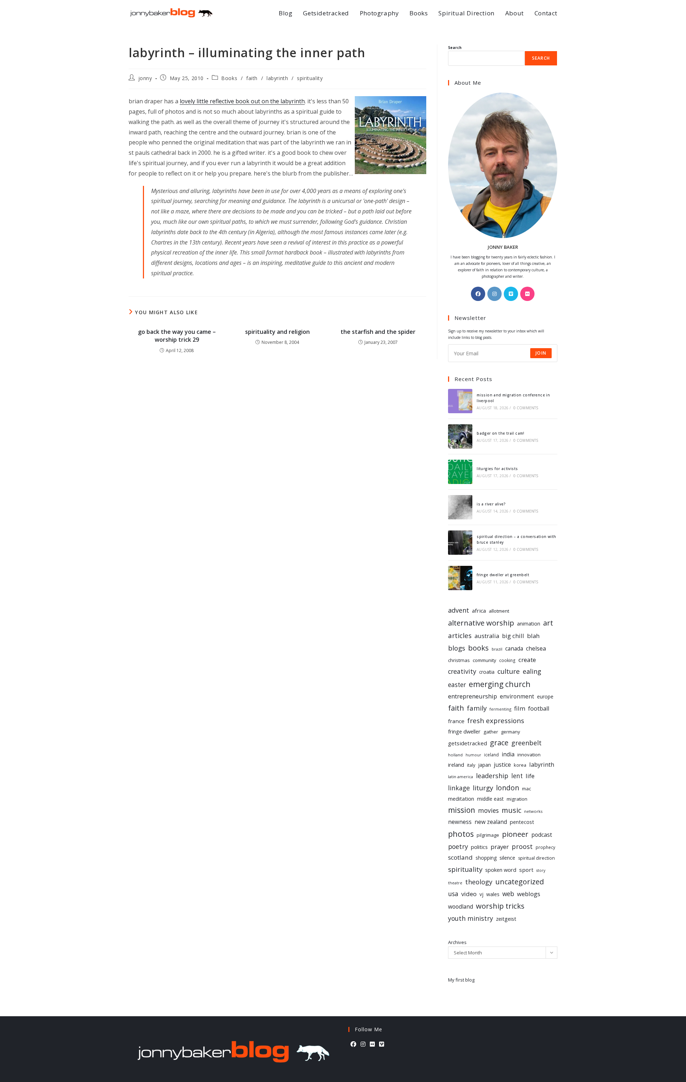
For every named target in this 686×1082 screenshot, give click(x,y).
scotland (460, 857)
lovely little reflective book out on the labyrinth (242, 101)
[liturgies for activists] (460, 472)
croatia (486, 671)
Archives (457, 942)
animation (528, 623)
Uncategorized (519, 881)
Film (519, 708)
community (484, 660)
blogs (456, 648)
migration (517, 799)
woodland (460, 906)
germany (510, 731)
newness (460, 822)
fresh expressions (495, 720)
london (507, 787)
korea (520, 765)
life (530, 776)
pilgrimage (488, 835)
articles (460, 635)
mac (526, 788)
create (527, 660)
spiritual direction (536, 858)
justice (502, 765)
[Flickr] (527, 294)
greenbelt (526, 742)
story (540, 870)
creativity (462, 671)
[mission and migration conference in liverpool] (460, 401)
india (508, 754)
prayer (500, 847)
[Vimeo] (511, 294)
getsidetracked (467, 743)
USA (453, 893)
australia (486, 636)
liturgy (483, 787)
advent (458, 610)
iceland (491, 754)
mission (461, 810)
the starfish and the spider (378, 332)
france (456, 721)
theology (478, 882)
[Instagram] (494, 294)
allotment (499, 611)
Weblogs (528, 894)
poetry (458, 846)
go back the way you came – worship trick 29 (177, 336)
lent (517, 776)
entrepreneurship (472, 696)
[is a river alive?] (460, 507)
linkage (459, 788)
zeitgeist (506, 918)
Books (229, 78)
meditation (461, 798)
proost (522, 846)
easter (457, 685)
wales (492, 894)
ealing (532, 671)
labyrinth (277, 78)
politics (479, 846)
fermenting (500, 709)
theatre (455, 882)
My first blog (461, 980)
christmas (459, 660)
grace (499, 742)
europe (545, 696)
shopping (486, 857)
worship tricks (500, 906)
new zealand (490, 822)
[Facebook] (478, 294)
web (508, 894)
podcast (541, 835)
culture (508, 671)
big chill (513, 636)
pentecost (522, 822)
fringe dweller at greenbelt (503, 574)
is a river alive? (491, 504)
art (548, 623)
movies (488, 810)
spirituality (310, 78)
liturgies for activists (497, 468)
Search (455, 47)
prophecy (545, 847)
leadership (492, 775)
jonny (145, 78)
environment (517, 696)
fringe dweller (464, 731)
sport (526, 869)
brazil (497, 649)
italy (471, 765)
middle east (490, 798)
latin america (460, 776)
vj (481, 894)
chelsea (536, 648)
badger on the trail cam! (501, 433)
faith (252, 78)
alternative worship (481, 623)
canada (514, 648)
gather (490, 731)
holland (455, 754)
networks (533, 811)
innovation (529, 754)
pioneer (515, 834)
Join (541, 353)
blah (533, 636)
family (477, 707)
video (469, 894)
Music (511, 810)
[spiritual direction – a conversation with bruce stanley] (460, 542)
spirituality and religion (277, 332)
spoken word (500, 869)
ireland (456, 764)
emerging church (500, 684)
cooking (507, 660)
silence (507, 857)
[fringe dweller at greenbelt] (460, 578)
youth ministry (470, 918)
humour (473, 754)
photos (461, 834)
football (538, 708)
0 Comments (525, 407)
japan (484, 764)
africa (479, 610)
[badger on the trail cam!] (460, 436)
